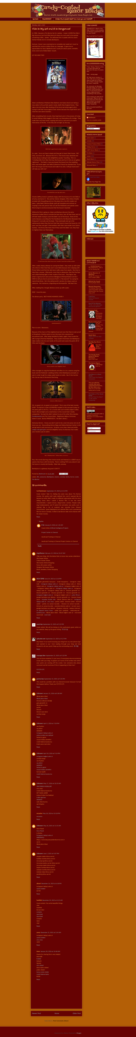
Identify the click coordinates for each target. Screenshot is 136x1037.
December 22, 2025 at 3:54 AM (51, 932)
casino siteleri (41, 889)
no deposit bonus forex (45, 610)
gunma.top (40, 679)
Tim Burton (35, 479)
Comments (92, 431)
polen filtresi (76, 595)
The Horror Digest (94, 363)
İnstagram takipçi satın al (45, 835)
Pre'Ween (89, 153)
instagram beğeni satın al (45, 595)
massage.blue (41, 655)
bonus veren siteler (43, 972)
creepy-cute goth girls (39, 429)
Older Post (77, 1013)
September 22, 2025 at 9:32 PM (56, 655)
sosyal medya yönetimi (44, 769)
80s (38, 477)
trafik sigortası (41, 797)
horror (72, 477)
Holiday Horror (91, 147)
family (68, 477)
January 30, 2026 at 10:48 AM (50, 951)
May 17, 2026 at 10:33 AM (52, 783)
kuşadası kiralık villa (48, 599)
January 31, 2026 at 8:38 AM (52, 693)
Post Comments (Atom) (60, 1021)
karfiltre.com (41, 613)
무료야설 (65, 629)
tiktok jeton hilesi (42, 698)
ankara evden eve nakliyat (45, 735)
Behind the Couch (94, 281)
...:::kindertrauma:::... (95, 266)
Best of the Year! (93, 359)
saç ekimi (39, 763)
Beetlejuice (50, 477)
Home (57, 1013)
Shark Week (90, 159)
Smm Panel (40, 831)
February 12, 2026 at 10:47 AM (55, 553)
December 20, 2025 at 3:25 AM (52, 900)
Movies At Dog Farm (95, 322)
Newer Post (36, 1013)
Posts (91, 428)
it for (43, 525)
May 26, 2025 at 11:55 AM (52, 826)
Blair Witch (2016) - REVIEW (99, 346)
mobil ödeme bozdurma (44, 774)
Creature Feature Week (94, 144)
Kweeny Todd (93, 310)
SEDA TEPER (40, 579)
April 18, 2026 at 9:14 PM (51, 753)
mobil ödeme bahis (43, 974)
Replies (41, 521)
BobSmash (92, 117)
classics (56, 477)
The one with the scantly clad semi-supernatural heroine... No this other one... (96, 385)
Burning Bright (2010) (94, 282)
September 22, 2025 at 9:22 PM (53, 624)
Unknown (40, 693)
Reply (38, 517)
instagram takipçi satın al (49, 584)
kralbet (39, 959)
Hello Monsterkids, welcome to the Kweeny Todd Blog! (99, 315)
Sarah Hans (92, 335)
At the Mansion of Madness (94, 273)
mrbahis (39, 912)
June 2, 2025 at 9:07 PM (51, 853)
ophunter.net (41, 639)
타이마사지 (40, 669)
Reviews (35, 19)
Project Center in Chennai (49, 532)
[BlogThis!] (62, 474)
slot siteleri (40, 965)
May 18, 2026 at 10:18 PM (51, 813)
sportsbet (40, 914)
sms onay (50, 601)
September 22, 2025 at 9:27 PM (56, 639)
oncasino (39, 816)
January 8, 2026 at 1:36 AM (54, 525)
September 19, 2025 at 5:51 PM (57, 491)
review (88, 156)
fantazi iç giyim (41, 767)
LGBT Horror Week (92, 150)
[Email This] (60, 474)
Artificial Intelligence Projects (59, 528)
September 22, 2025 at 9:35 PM (54, 679)
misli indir (47, 615)
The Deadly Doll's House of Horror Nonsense (94, 356)
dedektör (39, 765)
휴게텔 (76, 646)
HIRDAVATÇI (40, 837)
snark (77, 477)
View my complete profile (94, 120)
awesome (43, 477)
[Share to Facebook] (65, 474)
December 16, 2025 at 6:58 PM (51, 883)
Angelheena (40, 553)
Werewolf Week (91, 165)
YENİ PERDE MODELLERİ (44, 786)
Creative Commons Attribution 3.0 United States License (95, 416)
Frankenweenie (37, 416)
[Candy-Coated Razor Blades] (88, 180)
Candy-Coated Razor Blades (93, 177)
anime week (90, 138)
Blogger (79, 1033)
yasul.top (40, 624)
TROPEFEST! (46, 19)
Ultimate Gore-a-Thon (93, 162)
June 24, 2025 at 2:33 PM (53, 579)
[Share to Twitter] (63, 474)
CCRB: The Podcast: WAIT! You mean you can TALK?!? (73, 19)
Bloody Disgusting (94, 286)
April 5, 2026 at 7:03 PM (51, 723)
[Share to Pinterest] (67, 474)
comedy (62, 477)
